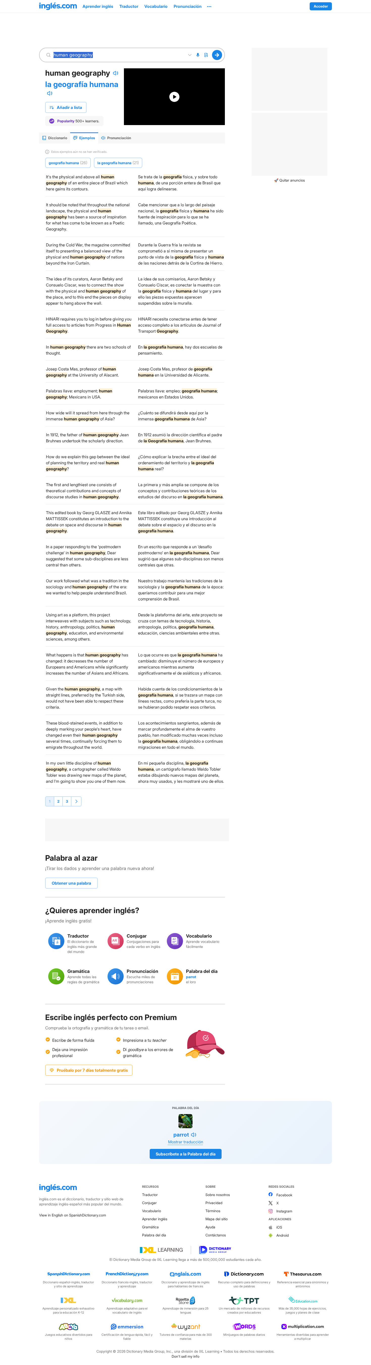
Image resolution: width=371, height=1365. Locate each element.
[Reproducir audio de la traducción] (49, 93)
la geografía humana (81, 84)
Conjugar (149, 1203)
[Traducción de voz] (198, 55)
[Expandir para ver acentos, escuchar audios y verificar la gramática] (190, 55)
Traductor (150, 1195)
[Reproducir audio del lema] (115, 73)
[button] (209, 6)
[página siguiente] (76, 801)
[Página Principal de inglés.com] (58, 6)
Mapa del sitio (216, 1219)
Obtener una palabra (71, 883)
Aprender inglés (154, 1219)
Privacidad (213, 1203)
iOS (279, 1227)
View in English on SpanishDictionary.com (72, 1215)
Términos (212, 1211)
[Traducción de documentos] (206, 55)
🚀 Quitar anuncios (289, 180)
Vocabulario (151, 1211)
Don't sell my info (185, 1356)
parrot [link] (191, 977)
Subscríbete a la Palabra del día (186, 1153)
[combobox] (118, 55)
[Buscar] (217, 55)
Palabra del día (154, 1235)
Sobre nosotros (217, 1195)
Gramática (150, 1227)
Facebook (284, 1195)
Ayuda (210, 1227)
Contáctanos (215, 1235)
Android (282, 1235)
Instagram (284, 1211)
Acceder (321, 6)
